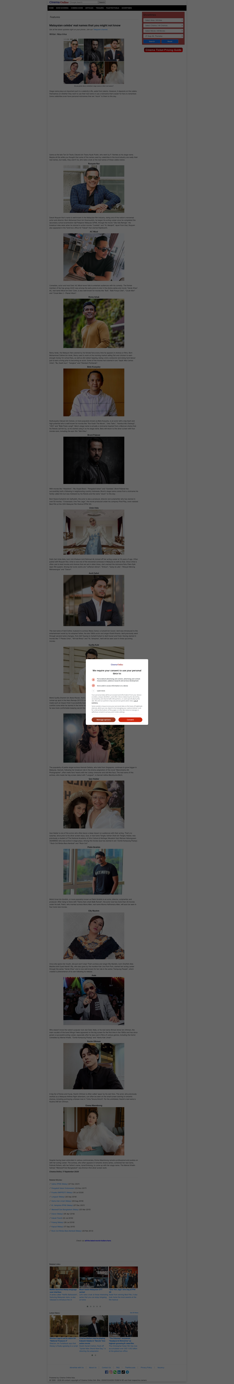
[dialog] (117, 692)
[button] (117, 691)
